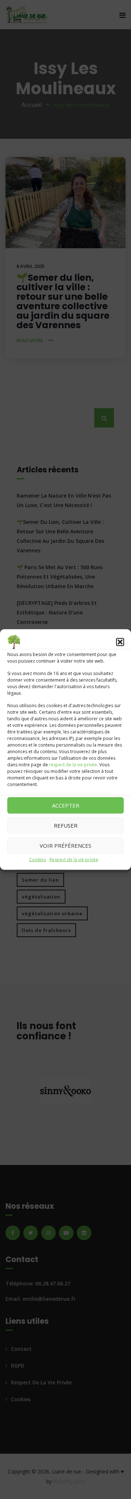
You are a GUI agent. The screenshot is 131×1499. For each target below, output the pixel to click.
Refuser (66, 825)
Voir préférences (65, 845)
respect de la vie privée (73, 764)
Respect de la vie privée (73, 859)
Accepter (65, 805)
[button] (120, 641)
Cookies (37, 859)
